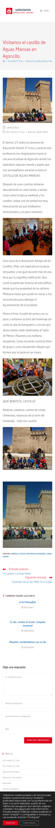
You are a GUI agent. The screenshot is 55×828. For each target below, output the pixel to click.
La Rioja (49, 554)
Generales (7, 783)
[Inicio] (4, 61)
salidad (6, 557)
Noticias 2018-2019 (38, 132)
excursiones (40, 554)
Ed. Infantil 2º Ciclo (16, 132)
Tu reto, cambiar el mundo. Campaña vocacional (27, 624)
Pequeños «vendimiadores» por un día (27, 642)
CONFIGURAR (28, 823)
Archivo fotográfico (11, 789)
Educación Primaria (11, 772)
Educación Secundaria (12, 778)
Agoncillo (15, 554)
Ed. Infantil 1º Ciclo (11, 761)
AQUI (22, 809)
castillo (22, 554)
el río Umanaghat (27, 602)
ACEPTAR (10, 823)
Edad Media (30, 554)
